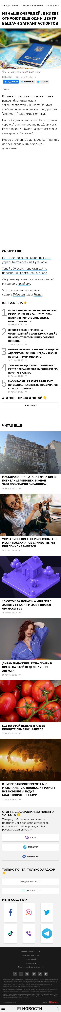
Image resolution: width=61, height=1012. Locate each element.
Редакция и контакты (30, 955)
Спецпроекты (30, 963)
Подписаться (33, 890)
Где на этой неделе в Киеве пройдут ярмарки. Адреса (23, 727)
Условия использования (30, 951)
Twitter (38, 294)
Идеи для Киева (9, 5)
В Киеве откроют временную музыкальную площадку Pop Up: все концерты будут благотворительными (28, 789)
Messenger (33, 856)
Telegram (19, 294)
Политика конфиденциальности (30, 967)
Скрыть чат (30, 405)
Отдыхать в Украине (32, 5)
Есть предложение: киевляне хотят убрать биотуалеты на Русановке (26, 260)
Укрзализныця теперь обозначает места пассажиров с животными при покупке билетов (33, 369)
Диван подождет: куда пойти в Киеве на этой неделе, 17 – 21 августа (27, 667)
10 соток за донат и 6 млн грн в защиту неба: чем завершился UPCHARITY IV (26, 604)
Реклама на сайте (31, 959)
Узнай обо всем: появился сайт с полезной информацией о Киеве (24, 270)
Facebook (24, 284)
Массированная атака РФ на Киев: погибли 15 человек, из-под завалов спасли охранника (33, 385)
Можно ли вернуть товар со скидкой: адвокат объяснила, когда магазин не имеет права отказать (33, 353)
